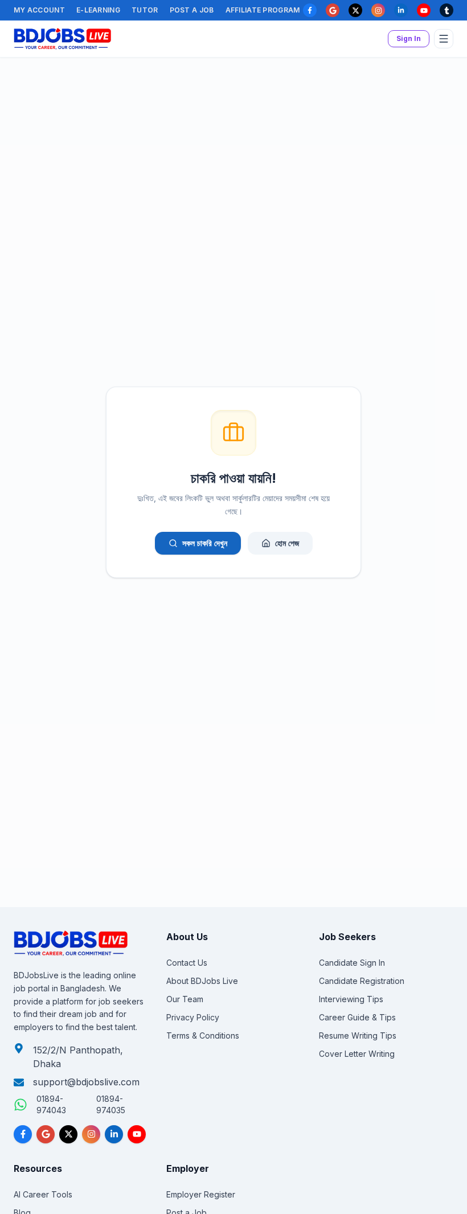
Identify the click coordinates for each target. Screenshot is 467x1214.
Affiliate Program (263, 10)
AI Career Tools (43, 1194)
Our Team (184, 999)
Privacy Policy (192, 1017)
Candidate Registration (361, 981)
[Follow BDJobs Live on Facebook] (23, 1134)
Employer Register (200, 1194)
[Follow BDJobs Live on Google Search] (45, 1134)
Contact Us (186, 962)
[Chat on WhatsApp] (20, 1105)
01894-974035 (110, 1104)
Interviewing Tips (351, 999)
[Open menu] (443, 38)
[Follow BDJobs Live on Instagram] (91, 1134)
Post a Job (192, 10)
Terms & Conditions (202, 1035)
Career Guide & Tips (357, 1017)
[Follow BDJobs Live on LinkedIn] (114, 1134)
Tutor (145, 10)
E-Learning (98, 10)
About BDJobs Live (202, 981)
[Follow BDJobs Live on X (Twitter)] (68, 1134)
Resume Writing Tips (357, 1035)
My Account (39, 10)
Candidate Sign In (352, 962)
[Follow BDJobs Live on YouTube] (137, 1134)
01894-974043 (51, 1104)
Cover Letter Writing (357, 1054)
